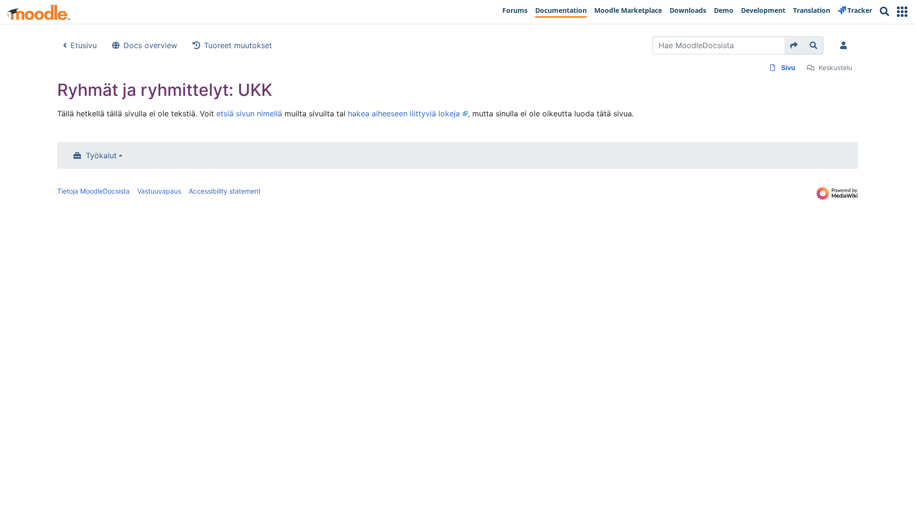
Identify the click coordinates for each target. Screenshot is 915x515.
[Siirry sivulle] (794, 45)
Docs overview (150, 45)
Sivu (788, 67)
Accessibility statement (225, 191)
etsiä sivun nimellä (249, 113)
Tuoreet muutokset (238, 45)
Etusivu (84, 45)
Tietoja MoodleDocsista (93, 191)
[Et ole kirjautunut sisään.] (845, 45)
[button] (902, 11)
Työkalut (101, 155)
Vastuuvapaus (159, 191)
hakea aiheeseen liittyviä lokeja (404, 113)
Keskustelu (835, 67)
